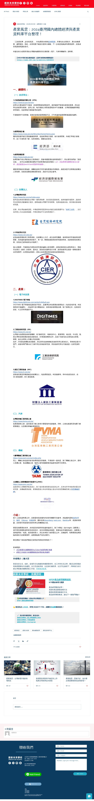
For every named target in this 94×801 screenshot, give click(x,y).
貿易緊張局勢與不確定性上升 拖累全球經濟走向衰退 (46, 680)
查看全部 (87, 657)
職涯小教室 (16, 11)
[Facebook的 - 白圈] (20, 3)
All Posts (6, 11)
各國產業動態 (47, 11)
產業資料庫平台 (47, 630)
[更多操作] (80, 24)
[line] (28, 3)
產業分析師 (26, 630)
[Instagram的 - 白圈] (24, 3)
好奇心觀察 (57, 11)
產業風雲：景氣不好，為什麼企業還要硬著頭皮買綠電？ (76, 680)
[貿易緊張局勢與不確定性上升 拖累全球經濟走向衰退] (47, 667)
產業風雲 (16, 630)
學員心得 (25, 11)
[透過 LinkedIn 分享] (23, 641)
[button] (31, 3)
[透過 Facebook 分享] (14, 641)
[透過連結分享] (27, 641)
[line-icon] (17, 763)
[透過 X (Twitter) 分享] (18, 641)
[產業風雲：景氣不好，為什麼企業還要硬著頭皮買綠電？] (77, 667)
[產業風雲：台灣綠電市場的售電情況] (17, 667)
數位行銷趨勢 (35, 11)
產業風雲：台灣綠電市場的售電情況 (17, 680)
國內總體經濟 (36, 630)
